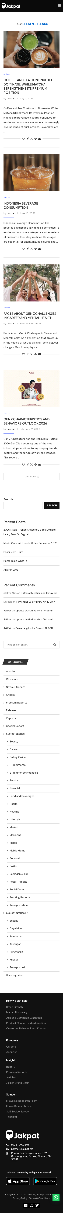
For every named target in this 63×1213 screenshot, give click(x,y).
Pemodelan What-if (15, 561)
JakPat (7, 610)
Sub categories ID (17, 913)
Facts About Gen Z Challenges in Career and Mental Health (30, 316)
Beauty (14, 741)
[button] (55, 1197)
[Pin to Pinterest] (35, 138)
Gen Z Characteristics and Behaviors (36, 592)
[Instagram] (31, 1205)
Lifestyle (15, 819)
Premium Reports (16, 702)
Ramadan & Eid (19, 874)
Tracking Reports (20, 897)
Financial (15, 788)
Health (14, 804)
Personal (15, 858)
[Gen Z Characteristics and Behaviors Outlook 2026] (31, 388)
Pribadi (14, 959)
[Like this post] (23, 138)
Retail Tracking (18, 881)
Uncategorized (15, 975)
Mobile (14, 843)
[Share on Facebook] (28, 138)
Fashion (14, 780)
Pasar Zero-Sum (13, 552)
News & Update (15, 687)
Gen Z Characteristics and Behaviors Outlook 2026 (27, 421)
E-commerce (18, 765)
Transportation (19, 905)
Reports (11, 718)
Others (10, 695)
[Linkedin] (26, 1205)
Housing (14, 811)
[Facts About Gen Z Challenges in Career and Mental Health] (31, 282)
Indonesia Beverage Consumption (21, 205)
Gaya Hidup (16, 928)
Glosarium (12, 679)
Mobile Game (17, 850)
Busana (14, 920)
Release (11, 710)
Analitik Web (11, 569)
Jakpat (11, 98)
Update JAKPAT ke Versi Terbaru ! (34, 610)
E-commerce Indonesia (24, 772)
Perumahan (16, 952)
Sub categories (15, 734)
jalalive (7, 592)
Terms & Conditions (39, 1198)
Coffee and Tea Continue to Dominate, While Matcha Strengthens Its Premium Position (28, 86)
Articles (11, 671)
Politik (13, 866)
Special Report (15, 726)
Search (8, 499)
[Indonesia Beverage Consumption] (31, 172)
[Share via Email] (39, 138)
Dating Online (18, 757)
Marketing (15, 835)
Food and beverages (22, 796)
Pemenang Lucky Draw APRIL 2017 (35, 601)
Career (14, 749)
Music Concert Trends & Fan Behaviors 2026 (30, 543)
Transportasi (17, 967)
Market (14, 827)
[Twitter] (37, 1205)
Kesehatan (16, 936)
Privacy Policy (20, 1198)
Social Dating (17, 889)
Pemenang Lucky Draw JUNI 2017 (34, 628)
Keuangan (15, 944)
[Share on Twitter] (31, 138)
